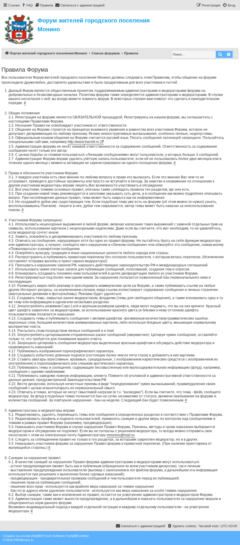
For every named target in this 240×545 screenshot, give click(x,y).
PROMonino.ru (24, 539)
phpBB (36, 535)
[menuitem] (27, 5)
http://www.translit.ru (83, 142)
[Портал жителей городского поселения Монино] (19, 28)
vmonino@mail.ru (121, 435)
